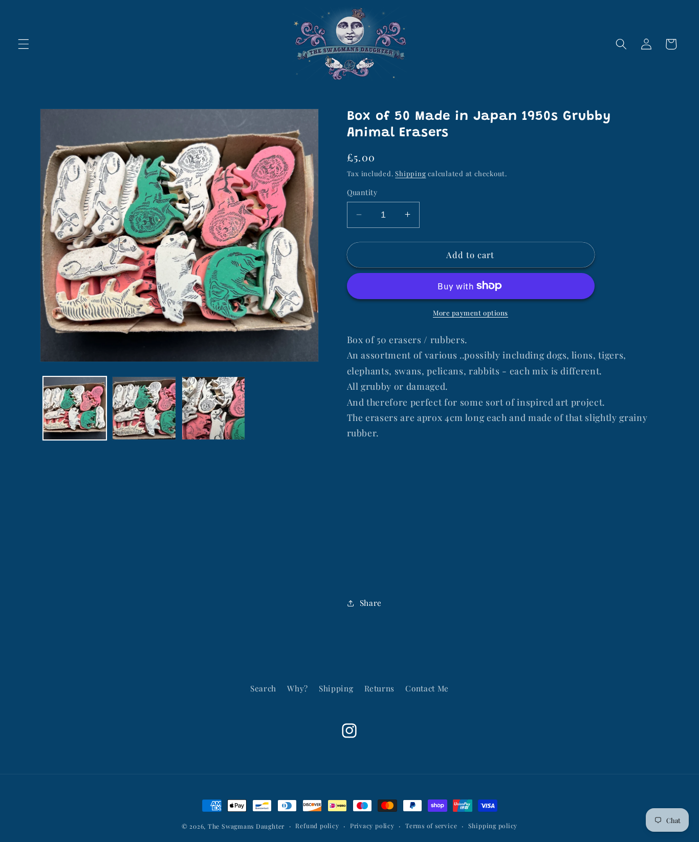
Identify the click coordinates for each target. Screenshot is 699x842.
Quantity (362, 192)
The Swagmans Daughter (246, 826)
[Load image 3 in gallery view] (214, 408)
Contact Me (427, 688)
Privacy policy (372, 826)
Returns (379, 688)
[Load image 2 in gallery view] (144, 408)
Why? (297, 688)
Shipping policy (493, 826)
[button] (23, 44)
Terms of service (431, 826)
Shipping (410, 173)
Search (263, 688)
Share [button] (371, 602)
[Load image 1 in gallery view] (75, 408)
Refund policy (317, 826)
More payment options (470, 312)
